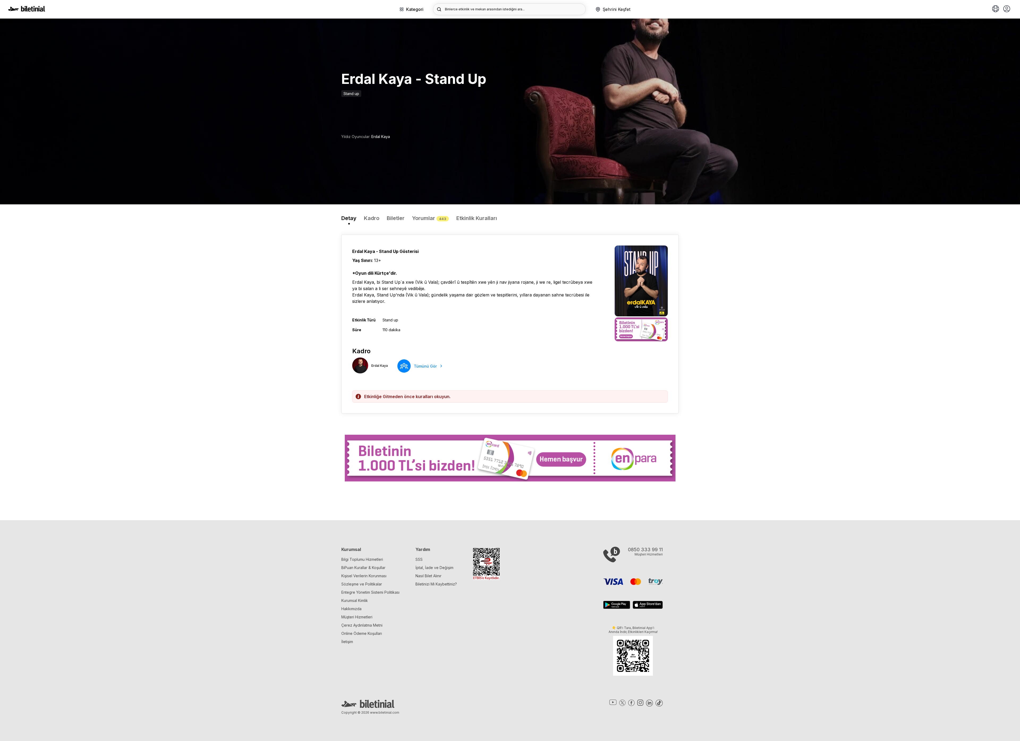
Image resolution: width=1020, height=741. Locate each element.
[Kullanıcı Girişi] (1006, 9)
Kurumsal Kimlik (354, 600)
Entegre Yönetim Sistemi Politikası (370, 592)
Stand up (351, 93)
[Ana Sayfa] (26, 10)
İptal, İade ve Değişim (434, 567)
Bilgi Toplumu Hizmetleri (362, 559)
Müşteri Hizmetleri (356, 617)
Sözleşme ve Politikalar (361, 584)
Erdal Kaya (380, 136)
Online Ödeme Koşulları (361, 633)
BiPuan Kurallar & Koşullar (363, 567)
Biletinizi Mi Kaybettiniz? (436, 584)
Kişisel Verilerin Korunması (363, 576)
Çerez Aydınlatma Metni (361, 625)
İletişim (347, 641)
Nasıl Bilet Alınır (428, 576)
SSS (419, 559)
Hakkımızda (351, 608)
